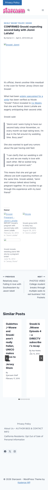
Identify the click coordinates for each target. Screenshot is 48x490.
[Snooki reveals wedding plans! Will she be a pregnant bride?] (12, 243)
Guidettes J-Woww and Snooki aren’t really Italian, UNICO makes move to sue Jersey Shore (12, 345)
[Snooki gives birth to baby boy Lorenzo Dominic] (31, 217)
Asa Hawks (36, 351)
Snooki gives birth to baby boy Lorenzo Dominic (30, 225)
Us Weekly (36, 103)
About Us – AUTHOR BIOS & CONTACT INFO (23, 430)
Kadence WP (24, 482)
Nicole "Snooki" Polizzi (14, 23)
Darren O (10, 38)
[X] (10, 451)
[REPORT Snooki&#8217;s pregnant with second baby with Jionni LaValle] (12, 217)
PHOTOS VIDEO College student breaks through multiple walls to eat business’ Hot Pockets (36, 287)
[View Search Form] (28, 10)
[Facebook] (5, 451)
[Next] (41, 358)
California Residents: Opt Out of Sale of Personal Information (23, 438)
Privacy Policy (12, 2)
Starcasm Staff (12, 375)
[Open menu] (42, 10)
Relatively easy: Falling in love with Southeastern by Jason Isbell (12, 284)
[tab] (19, 399)
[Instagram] (15, 451)
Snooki (29, 23)
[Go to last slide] (7, 358)
